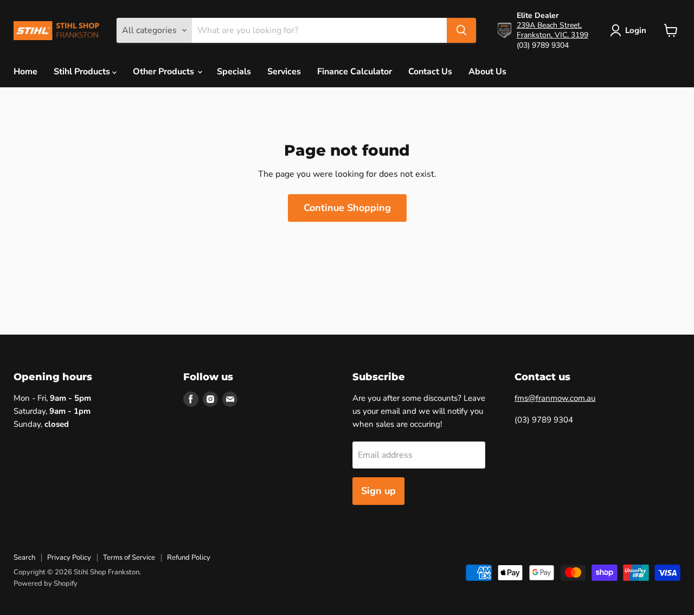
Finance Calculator (354, 72)
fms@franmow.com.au (555, 398)
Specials (234, 72)
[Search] (461, 30)
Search (24, 557)
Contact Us (430, 72)
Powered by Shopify (46, 583)
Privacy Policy (69, 557)
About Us (487, 72)
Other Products (164, 72)
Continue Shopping (347, 207)
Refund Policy (188, 557)
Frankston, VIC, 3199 (552, 35)
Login (635, 30)
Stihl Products (83, 72)
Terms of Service (129, 557)
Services (284, 72)
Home (25, 72)
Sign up (378, 490)
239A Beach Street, (549, 25)
